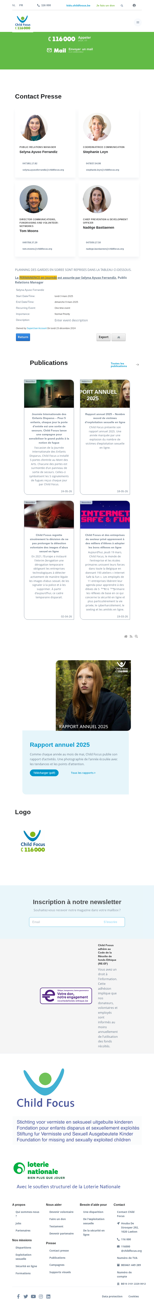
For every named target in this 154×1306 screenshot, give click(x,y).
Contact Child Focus (125, 1214)
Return (23, 337)
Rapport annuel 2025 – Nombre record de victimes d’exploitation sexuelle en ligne (105, 418)
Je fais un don (105, 5)
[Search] (136, 636)
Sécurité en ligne (26, 1266)
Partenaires (23, 1230)
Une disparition (93, 1212)
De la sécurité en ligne (94, 1232)
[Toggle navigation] (138, 22)
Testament (56, 1226)
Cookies (133, 1296)
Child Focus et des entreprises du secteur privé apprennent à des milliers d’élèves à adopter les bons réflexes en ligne (105, 541)
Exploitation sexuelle (23, 1257)
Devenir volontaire (61, 1212)
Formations (23, 1273)
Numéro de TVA (127, 1258)
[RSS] (131, 636)
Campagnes (56, 1265)
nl (14, 5)
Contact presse (59, 1250)
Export (104, 337)
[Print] (119, 337)
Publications (57, 1257)
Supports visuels (60, 1272)
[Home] (126, 636)
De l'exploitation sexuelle (93, 1221)
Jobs (18, 1223)
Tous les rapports (82, 773)
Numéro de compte (124, 1274)
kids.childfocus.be (78, 5)
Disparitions (23, 1247)
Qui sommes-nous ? (27, 1214)
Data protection (112, 1296)
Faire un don (57, 1219)
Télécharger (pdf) (44, 773)
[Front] (22, 22)
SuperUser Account (37, 328)
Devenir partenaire (61, 1233)
